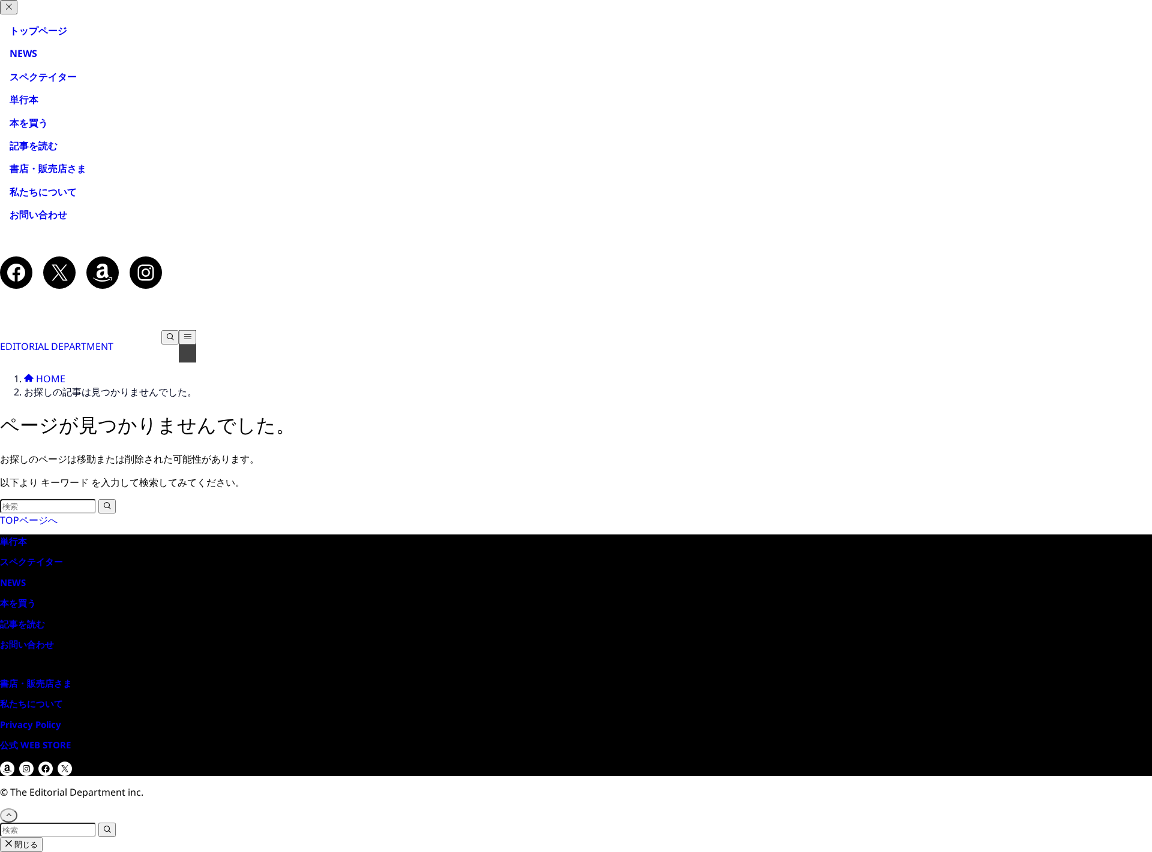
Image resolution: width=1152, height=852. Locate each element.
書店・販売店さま (48, 168)
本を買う (29, 122)
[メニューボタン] (187, 337)
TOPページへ (29, 520)
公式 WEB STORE (35, 745)
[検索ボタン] (170, 337)
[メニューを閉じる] (8, 7)
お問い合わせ (38, 214)
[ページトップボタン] (8, 815)
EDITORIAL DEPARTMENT (56, 346)
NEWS (23, 53)
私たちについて (43, 191)
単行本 (19, 99)
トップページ (38, 30)
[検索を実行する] (107, 506)
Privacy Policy (30, 724)
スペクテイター (43, 76)
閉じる (25, 844)
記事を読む (29, 145)
